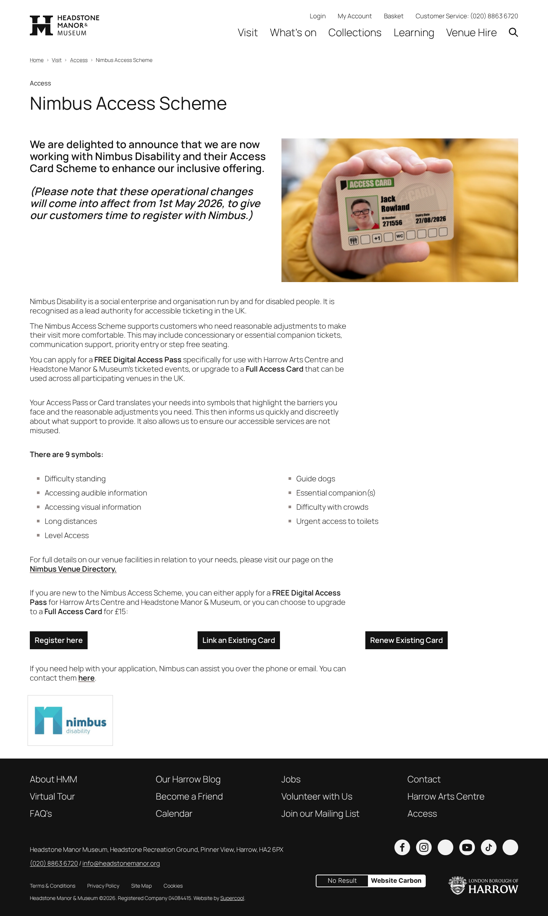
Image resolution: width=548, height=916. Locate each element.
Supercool (232, 897)
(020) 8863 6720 (494, 16)
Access (422, 813)
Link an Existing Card (238, 640)
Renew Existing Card (406, 640)
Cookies (173, 885)
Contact (424, 779)
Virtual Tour (52, 796)
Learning (414, 32)
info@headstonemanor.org (121, 863)
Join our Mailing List (320, 813)
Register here (59, 640)
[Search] (513, 32)
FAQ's (41, 813)
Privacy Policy (103, 885)
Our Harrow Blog (188, 779)
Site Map (141, 885)
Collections (355, 32)
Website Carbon (396, 880)
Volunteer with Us (316, 796)
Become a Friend (189, 796)
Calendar (174, 813)
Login (318, 16)
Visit (248, 32)
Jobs (290, 779)
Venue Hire (471, 32)
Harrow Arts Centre (446, 796)
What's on (293, 32)
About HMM (53, 779)
